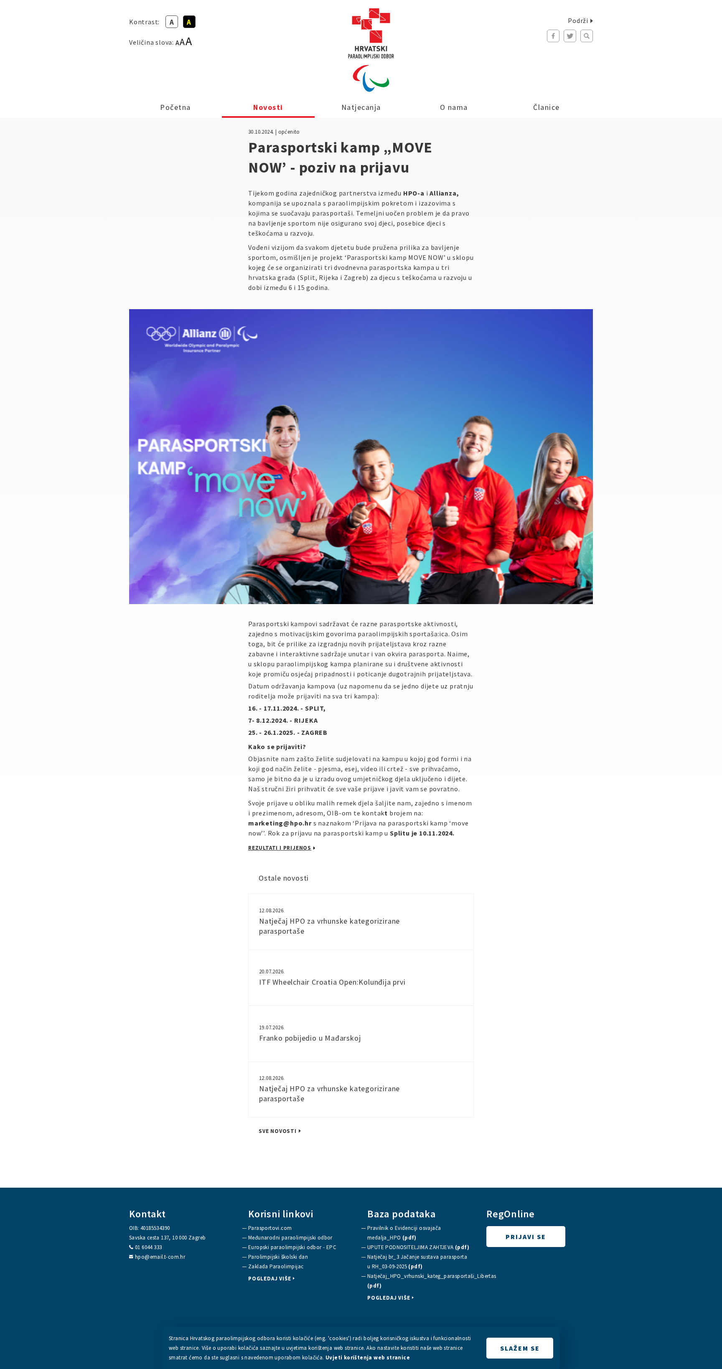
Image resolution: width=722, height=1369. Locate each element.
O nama (454, 107)
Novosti (268, 107)
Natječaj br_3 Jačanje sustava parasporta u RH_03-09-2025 (417, 1261)
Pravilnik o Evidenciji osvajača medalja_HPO (404, 1232)
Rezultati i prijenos (279, 847)
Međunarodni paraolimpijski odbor (290, 1237)
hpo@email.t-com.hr (160, 1256)
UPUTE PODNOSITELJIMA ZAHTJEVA (418, 1247)
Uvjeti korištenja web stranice (367, 1357)
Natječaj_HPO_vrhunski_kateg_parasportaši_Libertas (418, 1280)
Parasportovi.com (270, 1228)
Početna (175, 107)
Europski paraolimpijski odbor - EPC (292, 1247)
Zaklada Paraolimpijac (275, 1266)
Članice (546, 107)
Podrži (578, 20)
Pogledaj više (269, 1278)
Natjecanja (361, 107)
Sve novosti (278, 1131)
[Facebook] (553, 36)
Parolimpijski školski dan (278, 1256)
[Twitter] (570, 36)
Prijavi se (526, 1236)
